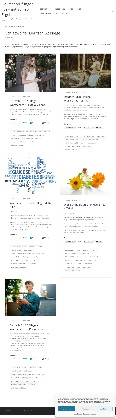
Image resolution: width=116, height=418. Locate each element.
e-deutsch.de (17, 411)
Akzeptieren (66, 409)
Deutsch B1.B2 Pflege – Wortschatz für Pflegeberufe (27, 327)
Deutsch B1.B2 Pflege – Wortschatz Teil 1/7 (78, 98)
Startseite (8, 27)
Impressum (93, 414)
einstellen (104, 409)
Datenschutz (86, 414)
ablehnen (85, 409)
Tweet (25, 123)
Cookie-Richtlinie (78, 414)
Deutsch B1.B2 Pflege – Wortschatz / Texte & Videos (27, 103)
